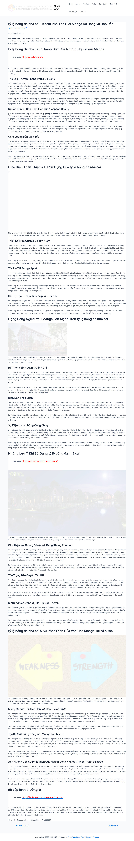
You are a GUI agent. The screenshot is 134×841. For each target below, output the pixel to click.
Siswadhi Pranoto (92, 837)
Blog (70, 4)
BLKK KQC (56, 8)
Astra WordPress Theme (77, 837)
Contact (86, 4)
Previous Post (22, 825)
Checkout (113, 4)
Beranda (83, 12)
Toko (94, 4)
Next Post (113, 825)
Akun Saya (73, 12)
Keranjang (103, 4)
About (78, 4)
